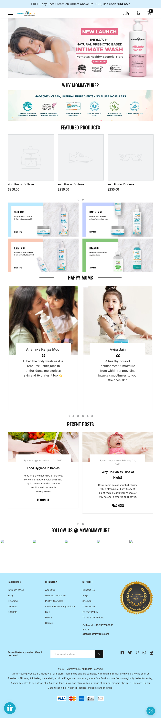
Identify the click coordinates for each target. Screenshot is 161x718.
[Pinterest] (137, 652)
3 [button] (84, 73)
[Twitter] (130, 652)
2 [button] (80, 73)
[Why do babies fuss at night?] (117, 447)
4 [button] (83, 416)
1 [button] (77, 73)
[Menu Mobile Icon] (10, 13)
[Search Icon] (26, 13)
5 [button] (88, 416)
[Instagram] (144, 652)
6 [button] (92, 416)
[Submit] (99, 654)
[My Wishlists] (126, 13)
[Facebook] (122, 652)
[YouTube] (151, 652)
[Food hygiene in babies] (43, 447)
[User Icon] (138, 13)
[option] (80, 4)
